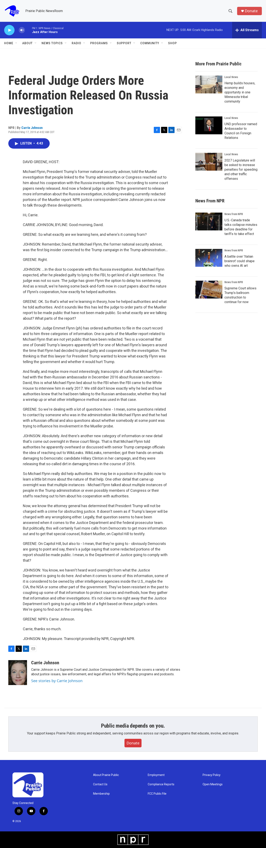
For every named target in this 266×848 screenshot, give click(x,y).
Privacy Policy (211, 775)
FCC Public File (157, 793)
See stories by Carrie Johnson (57, 680)
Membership (101, 793)
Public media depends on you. (133, 726)
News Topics (52, 43)
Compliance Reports (161, 784)
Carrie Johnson (32, 128)
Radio (76, 43)
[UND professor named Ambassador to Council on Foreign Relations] (208, 125)
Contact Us (100, 784)
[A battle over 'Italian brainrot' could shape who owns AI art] (208, 258)
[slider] (28, 30)
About (27, 43)
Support (124, 43)
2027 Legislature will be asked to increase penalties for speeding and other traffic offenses (240, 169)
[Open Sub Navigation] (16, 43)
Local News (231, 77)
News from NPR (233, 214)
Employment (156, 775)
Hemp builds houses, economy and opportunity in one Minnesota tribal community (239, 92)
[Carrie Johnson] (17, 672)
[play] (9, 30)
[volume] (21, 30)
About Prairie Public (106, 775)
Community (149, 43)
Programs (99, 43)
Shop (172, 43)
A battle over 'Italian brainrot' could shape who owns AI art (239, 261)
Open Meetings (213, 784)
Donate (251, 11)
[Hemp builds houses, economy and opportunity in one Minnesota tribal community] (208, 84)
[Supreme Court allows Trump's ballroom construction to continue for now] (208, 290)
